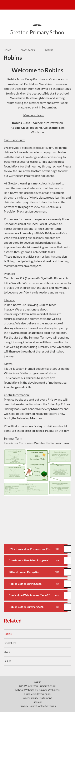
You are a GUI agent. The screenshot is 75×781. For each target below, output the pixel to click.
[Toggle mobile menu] (5, 5)
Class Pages (28, 50)
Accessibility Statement (37, 697)
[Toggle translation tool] (61, 5)
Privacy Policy (27, 705)
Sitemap (37, 701)
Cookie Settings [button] (46, 705)
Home (7, 50)
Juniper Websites (49, 689)
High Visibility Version (37, 693)
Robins (49, 50)
